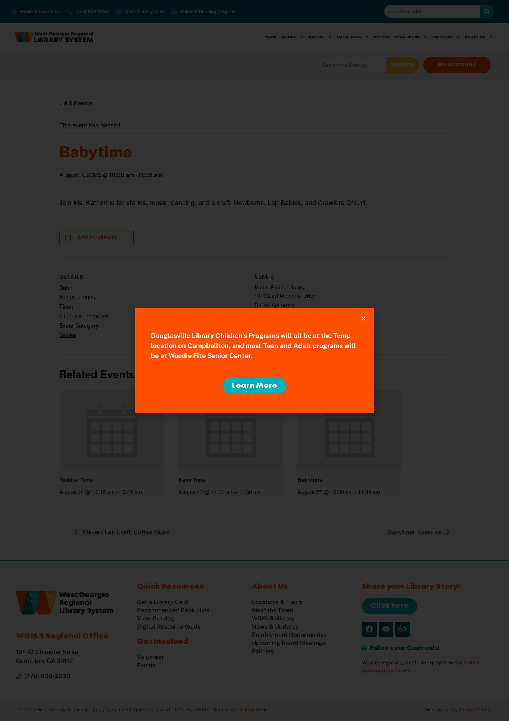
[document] (254, 360)
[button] (363, 318)
